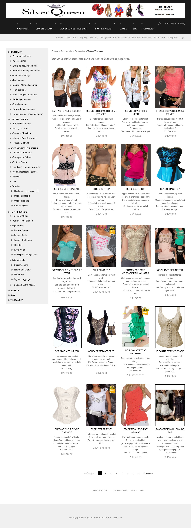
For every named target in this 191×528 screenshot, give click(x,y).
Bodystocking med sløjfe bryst (67, 272)
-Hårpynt (16, 176)
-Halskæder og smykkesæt (25, 190)
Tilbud (68, 37)
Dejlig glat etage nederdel (135, 352)
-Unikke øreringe (21, 200)
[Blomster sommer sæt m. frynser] (101, 86)
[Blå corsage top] (170, 164)
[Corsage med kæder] (67, 326)
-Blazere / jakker (21, 230)
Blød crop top (101, 188)
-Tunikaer (17, 244)
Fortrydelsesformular (142, 37)
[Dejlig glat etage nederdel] (135, 326)
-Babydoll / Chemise (21, 123)
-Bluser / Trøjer (20, 235)
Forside (59, 37)
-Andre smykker (20, 205)
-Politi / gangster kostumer (24, 94)
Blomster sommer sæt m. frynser (101, 112)
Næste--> (148, 473)
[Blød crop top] (101, 164)
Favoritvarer (159, 37)
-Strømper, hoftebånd (22, 157)
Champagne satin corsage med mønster (135, 272)
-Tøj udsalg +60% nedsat (23, 284)
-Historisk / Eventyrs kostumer (26, 70)
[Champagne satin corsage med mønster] (136, 245)
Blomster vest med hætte (135, 112)
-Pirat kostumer (19, 89)
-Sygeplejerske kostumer (23, 108)
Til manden (147, 28)
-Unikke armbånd (21, 195)
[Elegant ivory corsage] (170, 326)
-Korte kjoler (19, 249)
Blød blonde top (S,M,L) (66, 188)
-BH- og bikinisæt (20, 128)
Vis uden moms (120, 490)
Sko (135, 28)
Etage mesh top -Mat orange (136, 431)
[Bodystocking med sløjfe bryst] (67, 245)
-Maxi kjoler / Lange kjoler (25, 254)
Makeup (124, 28)
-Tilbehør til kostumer (22, 152)
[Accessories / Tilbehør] (61, 23)
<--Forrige (89, 473)
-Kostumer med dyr (21, 75)
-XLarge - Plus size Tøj (22, 220)
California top (101, 270)
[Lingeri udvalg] (37, 23)
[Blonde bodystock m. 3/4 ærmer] (170, 86)
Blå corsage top (170, 188)
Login (182, 37)
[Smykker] (10, 186)
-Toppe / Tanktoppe (22, 239)
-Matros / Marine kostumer (24, 84)
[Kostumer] (18, 23)
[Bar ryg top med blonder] (67, 86)
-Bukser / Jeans (20, 264)
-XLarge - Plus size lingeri (24, 138)
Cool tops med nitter (170, 270)
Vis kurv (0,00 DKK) (175, 23)
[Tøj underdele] (10, 259)
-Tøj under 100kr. (20, 215)
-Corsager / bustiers (21, 133)
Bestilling (94, 37)
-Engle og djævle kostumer (24, 65)
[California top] (101, 245)
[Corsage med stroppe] (101, 326)
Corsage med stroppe (101, 351)
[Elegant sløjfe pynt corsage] (67, 404)
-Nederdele (18, 274)
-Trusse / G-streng (20, 142)
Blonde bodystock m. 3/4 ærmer (170, 112)
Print (142, 490)
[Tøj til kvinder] (96, 23)
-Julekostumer (18, 80)
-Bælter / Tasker (19, 162)
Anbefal (133, 490)
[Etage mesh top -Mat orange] (136, 404)
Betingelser (105, 37)
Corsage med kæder (67, 351)
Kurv (75, 37)
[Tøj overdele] (10, 225)
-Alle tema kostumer (21, 55)
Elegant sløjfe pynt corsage (67, 431)
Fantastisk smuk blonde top (170, 431)
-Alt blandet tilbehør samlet (24, 171)
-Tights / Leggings (21, 279)
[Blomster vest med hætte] (136, 86)
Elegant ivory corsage (170, 351)
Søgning (84, 37)
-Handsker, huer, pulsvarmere (26, 166)
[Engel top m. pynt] (101, 404)
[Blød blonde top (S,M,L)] (67, 164)
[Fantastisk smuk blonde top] (170, 404)
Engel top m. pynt (101, 429)
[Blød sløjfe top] (136, 164)
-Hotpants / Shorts (22, 269)
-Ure (14, 181)
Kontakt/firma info (121, 37)
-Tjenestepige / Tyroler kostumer (27, 113)
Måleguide (173, 37)
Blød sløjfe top (135, 188)
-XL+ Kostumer (19, 60)
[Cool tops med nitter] (170, 245)
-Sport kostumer (19, 104)
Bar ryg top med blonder (66, 110)
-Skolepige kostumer (21, 99)
